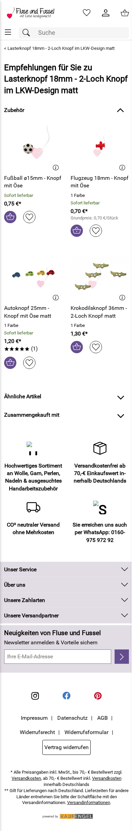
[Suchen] (28, 33)
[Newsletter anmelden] (122, 656)
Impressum (34, 718)
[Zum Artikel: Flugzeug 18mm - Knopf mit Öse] (100, 146)
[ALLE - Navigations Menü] (8, 32)
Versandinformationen (88, 802)
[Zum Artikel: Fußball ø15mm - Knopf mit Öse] (33, 146)
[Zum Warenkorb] (125, 13)
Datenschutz (72, 718)
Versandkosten (26, 778)
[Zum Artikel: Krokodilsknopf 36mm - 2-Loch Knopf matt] (100, 276)
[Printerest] (98, 696)
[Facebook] (66, 696)
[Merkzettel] (87, 13)
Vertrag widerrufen (66, 747)
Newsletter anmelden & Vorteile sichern (51, 642)
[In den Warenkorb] (10, 217)
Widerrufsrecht (37, 732)
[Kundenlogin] (106, 13)
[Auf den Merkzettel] (29, 217)
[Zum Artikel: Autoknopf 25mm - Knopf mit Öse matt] (33, 276)
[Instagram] (35, 696)
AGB (102, 718)
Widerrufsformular (86, 732)
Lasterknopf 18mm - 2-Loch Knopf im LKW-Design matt (61, 48)
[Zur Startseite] (33, 13)
